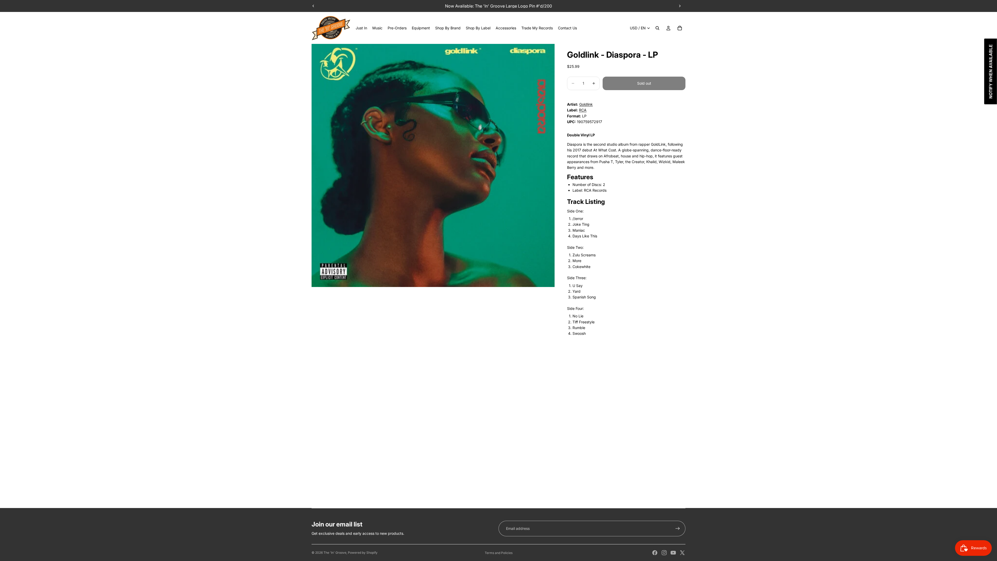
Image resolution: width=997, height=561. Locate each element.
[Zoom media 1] (433, 165)
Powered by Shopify (363, 553)
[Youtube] (673, 553)
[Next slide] (679, 6)
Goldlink (586, 104)
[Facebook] (655, 553)
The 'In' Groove (335, 553)
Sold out (644, 83)
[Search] (657, 28)
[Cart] (679, 28)
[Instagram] (664, 553)
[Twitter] (682, 553)
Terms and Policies (499, 553)
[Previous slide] (313, 6)
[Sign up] (677, 528)
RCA (583, 110)
